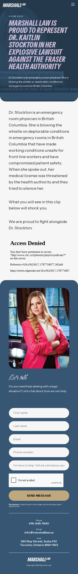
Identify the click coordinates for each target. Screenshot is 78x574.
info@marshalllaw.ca (39, 532)
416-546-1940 (39, 523)
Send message (39, 495)
